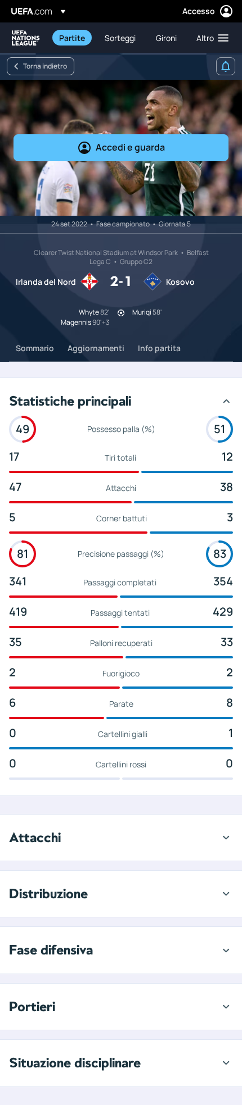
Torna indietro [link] (45, 66)
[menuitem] (72, 37)
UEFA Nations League (26, 38)
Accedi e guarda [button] (130, 147)
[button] (210, 37)
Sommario (35, 348)
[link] (72, 37)
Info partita (159, 348)
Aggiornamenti (96, 348)
